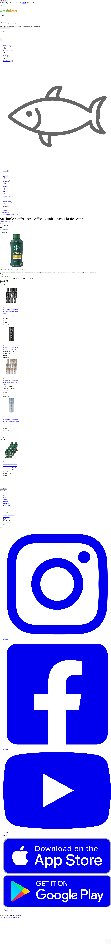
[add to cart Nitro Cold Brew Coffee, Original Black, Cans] (4, 305)
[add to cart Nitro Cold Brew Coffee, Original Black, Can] (4, 344)
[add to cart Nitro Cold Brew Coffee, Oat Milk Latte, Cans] (4, 376)
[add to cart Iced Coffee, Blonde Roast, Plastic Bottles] (4, 460)
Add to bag (4, 276)
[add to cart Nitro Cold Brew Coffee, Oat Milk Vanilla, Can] (4, 415)
